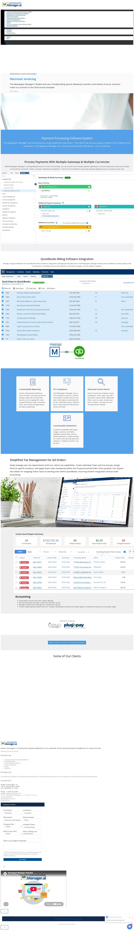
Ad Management (9, 761)
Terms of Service (6, 797)
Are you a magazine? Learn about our (19, 25)
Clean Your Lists (57, 776)
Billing (6, 766)
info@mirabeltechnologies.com (11, 793)
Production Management (12, 763)
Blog (8, 38)
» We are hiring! (13, 751)
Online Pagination (10, 765)
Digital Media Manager (89, 776)
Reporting (7, 768)
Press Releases (11, 33)
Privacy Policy (5, 800)
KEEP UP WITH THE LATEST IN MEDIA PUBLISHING (67, 643)
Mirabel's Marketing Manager (42, 776)
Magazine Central (68, 776)
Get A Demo (10, 44)
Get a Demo (14, 91)
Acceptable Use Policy (8, 798)
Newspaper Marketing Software (16, 21)
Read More (4, 751)
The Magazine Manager (8, 776)
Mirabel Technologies (13, 795)
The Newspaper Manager (24, 776)
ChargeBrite (78, 776)
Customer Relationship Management (16, 759)
